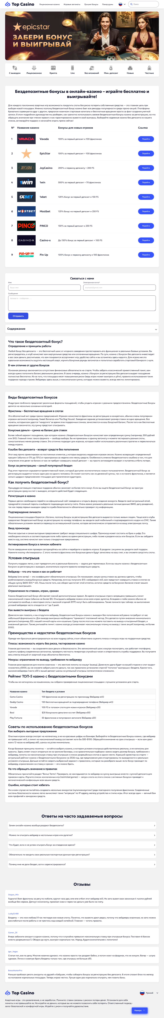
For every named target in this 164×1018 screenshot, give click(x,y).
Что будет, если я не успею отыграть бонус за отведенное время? (42, 845)
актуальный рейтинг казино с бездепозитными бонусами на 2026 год (43, 757)
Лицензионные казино (49, 4)
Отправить (18, 316)
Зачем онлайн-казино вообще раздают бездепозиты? (36, 825)
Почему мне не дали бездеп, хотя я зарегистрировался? (37, 864)
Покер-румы (107, 4)
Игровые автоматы (72, 4)
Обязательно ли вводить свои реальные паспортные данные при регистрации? (49, 854)
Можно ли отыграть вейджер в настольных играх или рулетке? (41, 835)
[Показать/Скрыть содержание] (156, 329)
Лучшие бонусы (91, 4)
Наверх (137, 1010)
